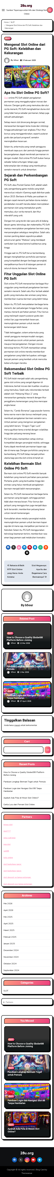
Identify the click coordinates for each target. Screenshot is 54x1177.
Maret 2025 (9, 930)
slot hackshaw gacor (13, 864)
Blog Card (40, 1169)
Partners (9, 1002)
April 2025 (8, 923)
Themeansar (26, 1173)
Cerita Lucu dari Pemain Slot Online (19, 804)
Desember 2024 (11, 950)
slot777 (7, 831)
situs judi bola (9, 837)
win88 (6, 851)
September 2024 (11, 970)
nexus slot (8, 824)
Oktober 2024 (10, 963)
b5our (16, 60)
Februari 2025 (10, 937)
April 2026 (8, 910)
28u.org (26, 5)
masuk (17, 725)
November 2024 (11, 957)
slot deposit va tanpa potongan (17, 877)
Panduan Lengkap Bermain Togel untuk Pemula (27, 668)
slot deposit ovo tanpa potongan (18, 884)
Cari (27, 741)
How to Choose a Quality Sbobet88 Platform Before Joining (25, 639)
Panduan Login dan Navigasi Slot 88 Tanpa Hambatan (25, 697)
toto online (8, 857)
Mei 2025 (8, 917)
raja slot (7, 844)
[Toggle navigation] (3, 10)
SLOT (7, 38)
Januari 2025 (9, 943)
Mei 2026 (8, 903)
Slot (6, 97)
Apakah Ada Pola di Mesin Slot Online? (21, 797)
